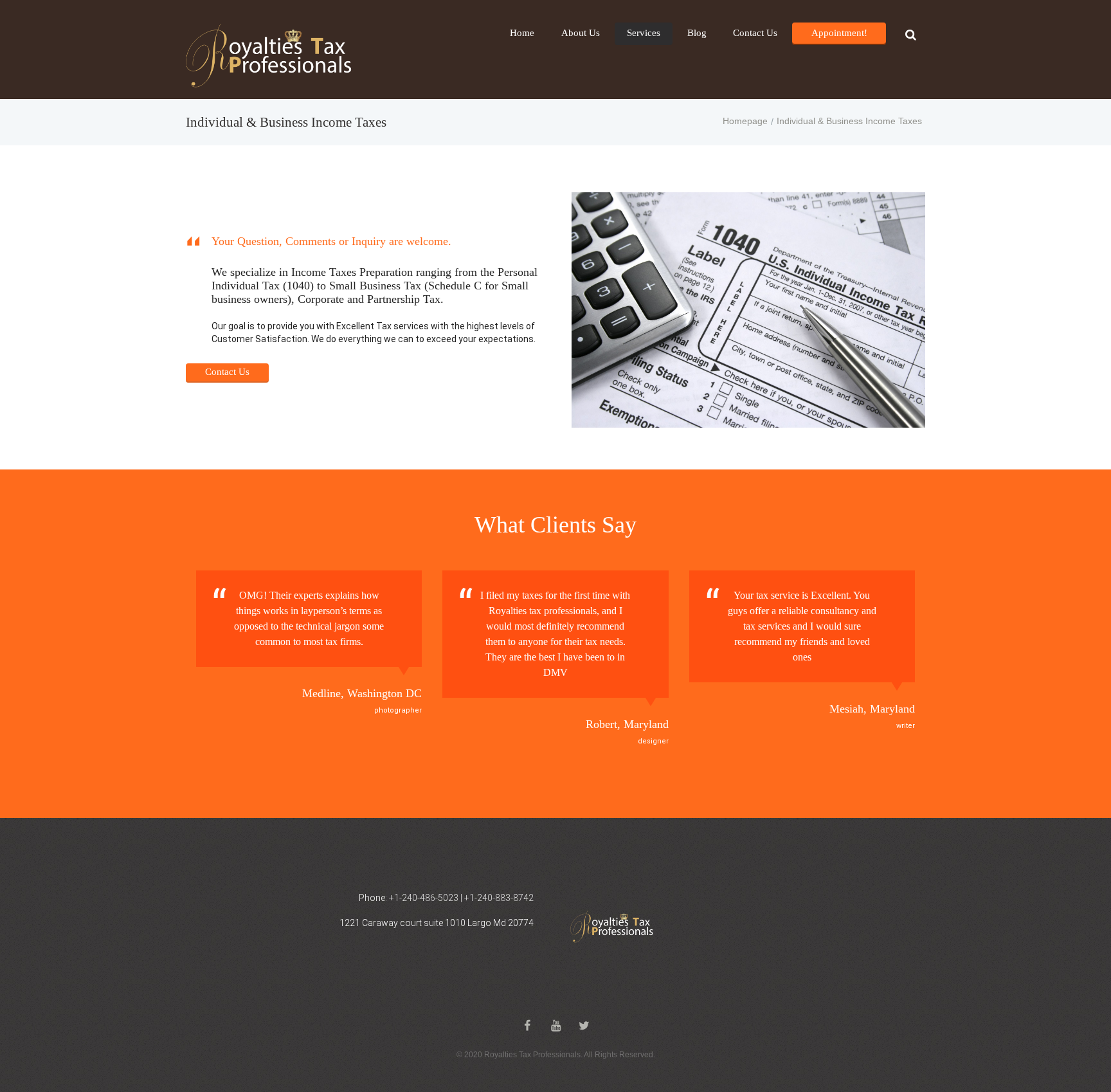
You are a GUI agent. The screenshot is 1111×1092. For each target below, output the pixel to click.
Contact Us (227, 372)
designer (653, 741)
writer (905, 726)
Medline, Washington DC (362, 693)
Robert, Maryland (627, 724)
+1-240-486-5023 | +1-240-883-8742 (461, 898)
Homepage (745, 121)
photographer (398, 710)
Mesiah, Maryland (872, 708)
